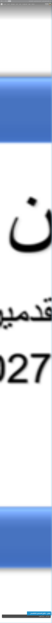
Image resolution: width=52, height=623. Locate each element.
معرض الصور (30, 1)
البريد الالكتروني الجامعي (45, 1)
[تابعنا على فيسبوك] (6, 1)
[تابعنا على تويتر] (4, 1)
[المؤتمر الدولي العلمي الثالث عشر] (26, 311)
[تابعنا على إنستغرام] (2, 1)
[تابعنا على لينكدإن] (1, 1)
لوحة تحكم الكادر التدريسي (37, 1)
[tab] (27, 621)
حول (50, 1)
